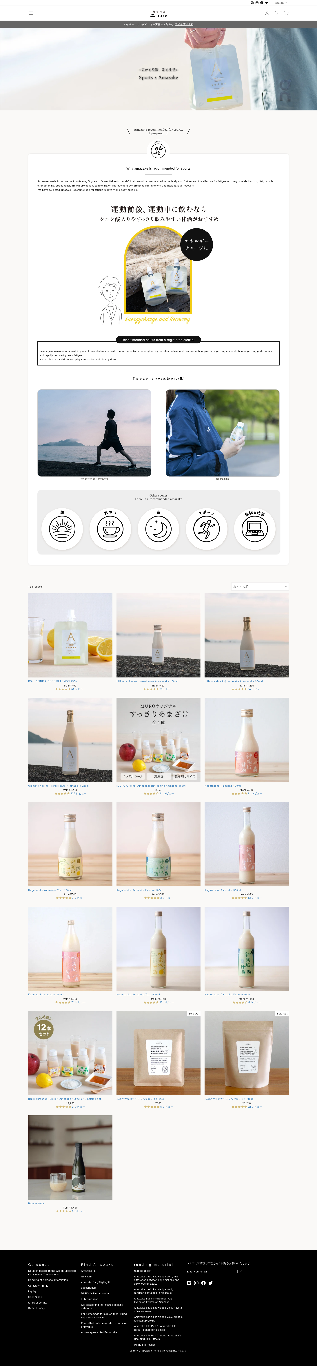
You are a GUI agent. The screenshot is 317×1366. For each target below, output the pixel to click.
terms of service (38, 1302)
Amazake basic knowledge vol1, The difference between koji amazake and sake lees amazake (156, 1279)
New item (86, 1276)
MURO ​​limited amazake (95, 1293)
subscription (88, 1287)
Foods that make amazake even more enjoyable (104, 1324)
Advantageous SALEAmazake (99, 1332)
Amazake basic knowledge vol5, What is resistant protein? (158, 1318)
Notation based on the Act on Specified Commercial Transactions (52, 1272)
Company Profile (38, 1285)
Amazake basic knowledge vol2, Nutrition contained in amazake (153, 1291)
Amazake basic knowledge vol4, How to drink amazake (158, 1309)
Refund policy (36, 1308)
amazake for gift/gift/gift (95, 1282)
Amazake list (88, 1270)
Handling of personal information (48, 1280)
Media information (145, 1344)
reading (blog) (142, 1270)
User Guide (35, 1297)
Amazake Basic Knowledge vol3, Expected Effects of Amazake (153, 1300)
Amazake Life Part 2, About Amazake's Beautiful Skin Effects (157, 1337)
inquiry (32, 1291)
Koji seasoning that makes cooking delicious (102, 1306)
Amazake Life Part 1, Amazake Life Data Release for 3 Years (155, 1327)
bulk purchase (89, 1299)
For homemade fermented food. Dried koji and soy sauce (104, 1315)
